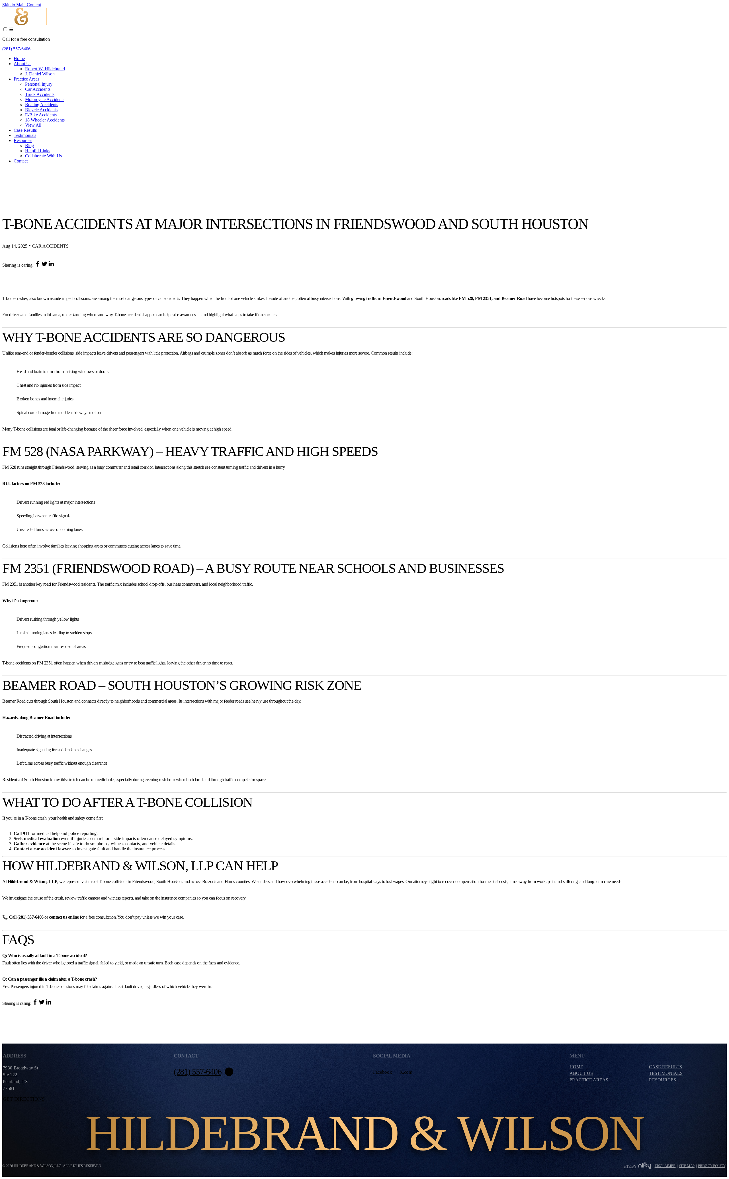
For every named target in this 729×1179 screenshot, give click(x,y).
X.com (406, 1072)
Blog (29, 145)
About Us (22, 63)
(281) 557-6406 (16, 48)
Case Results (25, 130)
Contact (21, 161)
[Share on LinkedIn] (51, 265)
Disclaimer (665, 1166)
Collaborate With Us (43, 155)
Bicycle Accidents (41, 109)
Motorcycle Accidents (44, 99)
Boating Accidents (41, 104)
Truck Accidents (39, 94)
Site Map (687, 1166)
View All (33, 125)
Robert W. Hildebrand (45, 68)
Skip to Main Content (21, 4)
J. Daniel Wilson (40, 73)
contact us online (64, 917)
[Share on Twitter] (45, 265)
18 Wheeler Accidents (45, 120)
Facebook (382, 1072)
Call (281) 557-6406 (26, 917)
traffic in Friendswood (386, 298)
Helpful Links (37, 150)
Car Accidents (37, 89)
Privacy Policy (711, 1166)
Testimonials (25, 135)
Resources (23, 140)
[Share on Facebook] (38, 265)
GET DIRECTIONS (24, 1099)
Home (19, 58)
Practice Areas (26, 79)
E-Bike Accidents (41, 114)
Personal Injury (38, 84)
